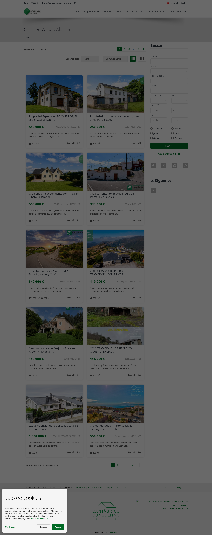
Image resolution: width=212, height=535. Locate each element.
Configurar (10, 527)
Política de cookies (39, 518)
